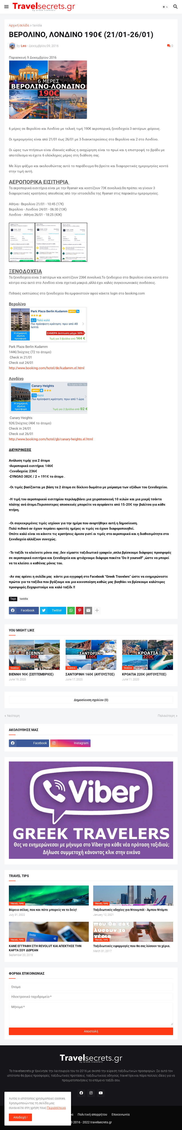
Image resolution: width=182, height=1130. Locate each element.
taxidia (37, 25)
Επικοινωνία (121, 1114)
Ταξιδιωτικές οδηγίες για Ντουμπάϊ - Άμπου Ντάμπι (130, 910)
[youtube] (101, 1093)
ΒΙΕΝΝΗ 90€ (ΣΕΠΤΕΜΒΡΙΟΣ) (31, 674)
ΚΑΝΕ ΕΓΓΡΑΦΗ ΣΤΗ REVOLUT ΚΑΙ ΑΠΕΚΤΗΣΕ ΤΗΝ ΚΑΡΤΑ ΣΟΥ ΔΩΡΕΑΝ (45, 948)
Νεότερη (13, 715)
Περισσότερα (56, 1108)
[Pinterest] (79, 610)
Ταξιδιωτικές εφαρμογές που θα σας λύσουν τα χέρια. (131, 946)
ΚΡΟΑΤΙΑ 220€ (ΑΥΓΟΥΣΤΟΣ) (144, 674)
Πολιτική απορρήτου (92, 1114)
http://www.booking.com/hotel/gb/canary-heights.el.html (51, 439)
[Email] (88, 610)
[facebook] (81, 1093)
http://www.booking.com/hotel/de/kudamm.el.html (46, 368)
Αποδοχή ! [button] (20, 1117)
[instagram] (91, 1093)
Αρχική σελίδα (19, 25)
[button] (6, 7)
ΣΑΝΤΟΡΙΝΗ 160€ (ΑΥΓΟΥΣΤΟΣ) (90, 674)
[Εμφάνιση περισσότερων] (97, 610)
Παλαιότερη (166, 715)
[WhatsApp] (71, 610)
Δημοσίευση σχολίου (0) (91, 700)
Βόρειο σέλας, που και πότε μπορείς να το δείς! (43, 910)
